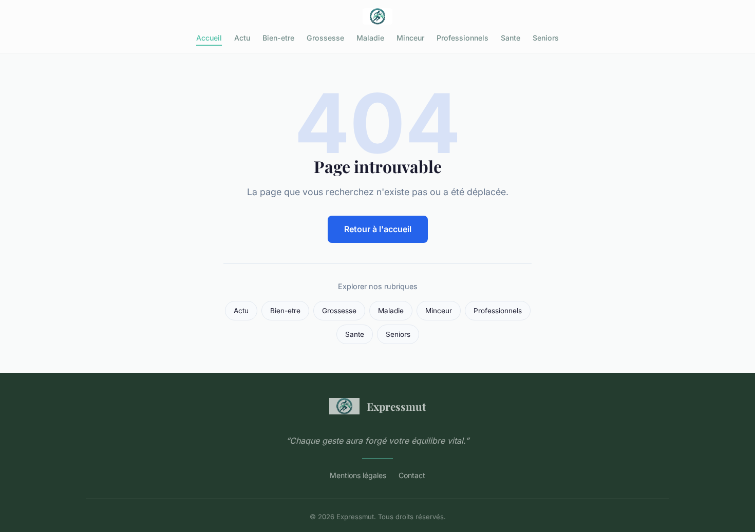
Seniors (546, 37)
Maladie (370, 37)
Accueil (209, 37)
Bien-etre (278, 37)
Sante (510, 37)
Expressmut (396, 406)
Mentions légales (358, 475)
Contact (412, 475)
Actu (242, 37)
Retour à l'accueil (377, 229)
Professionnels (462, 37)
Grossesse (325, 37)
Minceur (410, 37)
